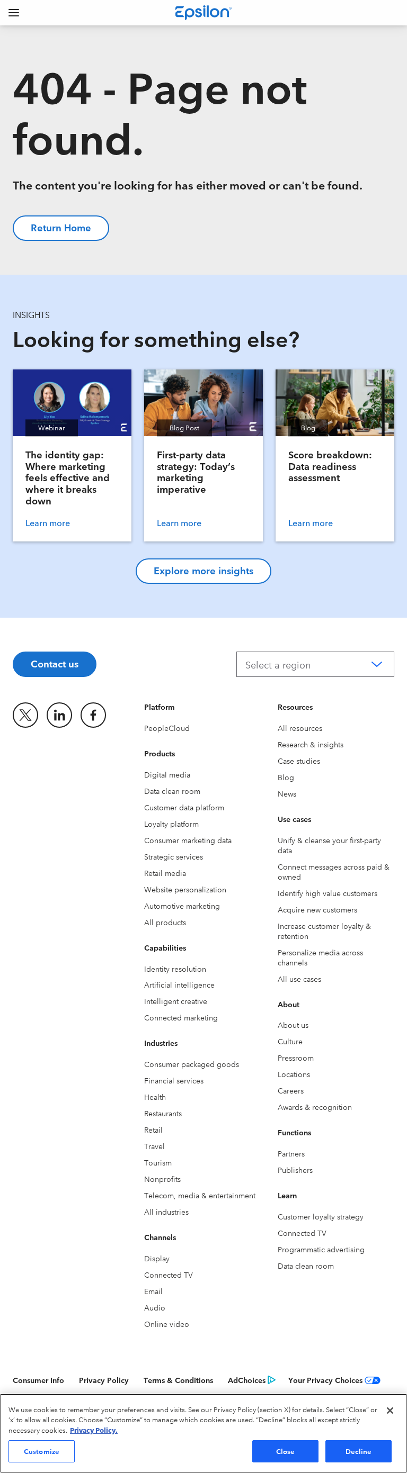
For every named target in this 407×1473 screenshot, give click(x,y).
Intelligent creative (175, 1001)
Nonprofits (162, 1178)
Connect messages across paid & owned (334, 871)
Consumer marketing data (188, 840)
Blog (286, 777)
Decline (359, 1451)
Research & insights (310, 744)
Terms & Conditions (178, 1380)
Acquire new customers (317, 909)
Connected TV (168, 1274)
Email (153, 1291)
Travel (154, 1146)
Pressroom (296, 1057)
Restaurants (163, 1113)
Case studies (299, 760)
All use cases (299, 978)
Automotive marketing (182, 905)
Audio (154, 1307)
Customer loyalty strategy (321, 1216)
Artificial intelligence (179, 984)
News (287, 793)
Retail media (165, 872)
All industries (166, 1211)
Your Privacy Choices (325, 1380)
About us (293, 1024)
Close (285, 1451)
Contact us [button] (54, 663)
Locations (294, 1074)
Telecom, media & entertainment (199, 1195)
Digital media (167, 774)
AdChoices (247, 1380)
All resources (300, 727)
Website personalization (185, 889)
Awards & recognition (315, 1106)
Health (155, 1096)
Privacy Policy (104, 1380)
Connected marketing (181, 1017)
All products (165, 922)
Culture (290, 1041)
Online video (166, 1323)
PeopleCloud (167, 727)
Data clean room (172, 790)
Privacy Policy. (94, 1429)
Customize (41, 1451)
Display (157, 1258)
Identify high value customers (327, 893)
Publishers (295, 1169)
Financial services (174, 1080)
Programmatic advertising (321, 1249)
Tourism (158, 1162)
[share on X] (25, 715)
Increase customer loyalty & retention (324, 930)
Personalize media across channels (320, 957)
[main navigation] (13, 12)
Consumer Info (38, 1380)
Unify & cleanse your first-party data (329, 845)
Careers (291, 1090)
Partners (291, 1153)
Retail (153, 1129)
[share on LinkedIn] (59, 715)
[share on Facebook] (93, 715)
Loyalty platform (171, 823)
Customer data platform (184, 807)
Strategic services (173, 856)
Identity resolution (175, 968)
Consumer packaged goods (191, 1064)
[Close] (390, 1410)
